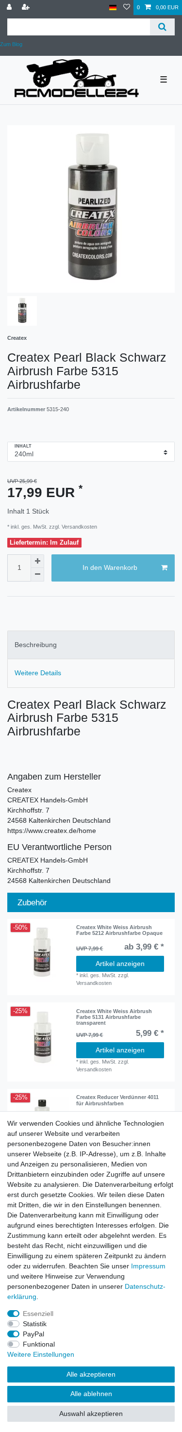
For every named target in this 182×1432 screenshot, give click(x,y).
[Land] (113, 7)
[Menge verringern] (37, 575)
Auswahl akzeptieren (91, 1413)
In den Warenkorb (110, 567)
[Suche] (162, 26)
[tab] (91, 645)
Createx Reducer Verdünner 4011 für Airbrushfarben (117, 1100)
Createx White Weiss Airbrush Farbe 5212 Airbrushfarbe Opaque (119, 930)
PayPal (33, 1334)
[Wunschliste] (126, 7)
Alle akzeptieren (91, 1374)
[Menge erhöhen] (37, 561)
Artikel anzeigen (120, 963)
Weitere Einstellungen (40, 1354)
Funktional (39, 1344)
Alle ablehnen (91, 1394)
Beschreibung (36, 645)
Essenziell (38, 1313)
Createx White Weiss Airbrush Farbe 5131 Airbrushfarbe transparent (114, 1017)
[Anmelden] (10, 7)
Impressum (148, 1266)
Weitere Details (38, 673)
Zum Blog (11, 44)
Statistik (35, 1324)
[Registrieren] (26, 7)
